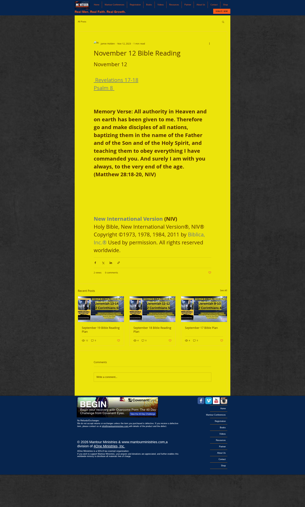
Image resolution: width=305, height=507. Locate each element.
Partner (222, 446)
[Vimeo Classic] (208, 400)
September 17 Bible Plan (201, 328)
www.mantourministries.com (143, 442)
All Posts (82, 21)
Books (223, 427)
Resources (221, 440)
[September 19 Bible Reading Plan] (101, 309)
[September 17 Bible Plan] (204, 309)
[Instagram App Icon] (223, 400)
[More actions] (209, 43)
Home (223, 408)
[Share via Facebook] (95, 262)
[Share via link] (118, 262)
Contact (222, 459)
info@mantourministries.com (115, 426)
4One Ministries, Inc (109, 446)
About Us (221, 453)
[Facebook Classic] (201, 400)
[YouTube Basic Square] (216, 400)
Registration (220, 421)
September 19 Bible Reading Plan (101, 329)
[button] (114, 4)
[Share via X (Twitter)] (103, 262)
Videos (222, 434)
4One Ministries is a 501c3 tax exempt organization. (103, 451)
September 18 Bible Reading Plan (152, 329)
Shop (223, 465)
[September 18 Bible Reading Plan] (153, 309)
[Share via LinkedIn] (110, 262)
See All (223, 290)
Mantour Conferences (218, 415)
